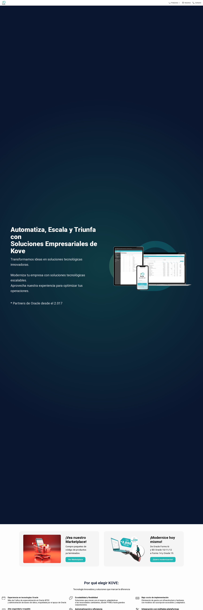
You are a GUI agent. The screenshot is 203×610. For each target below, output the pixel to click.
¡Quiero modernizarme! (163, 559)
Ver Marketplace (75, 559)
